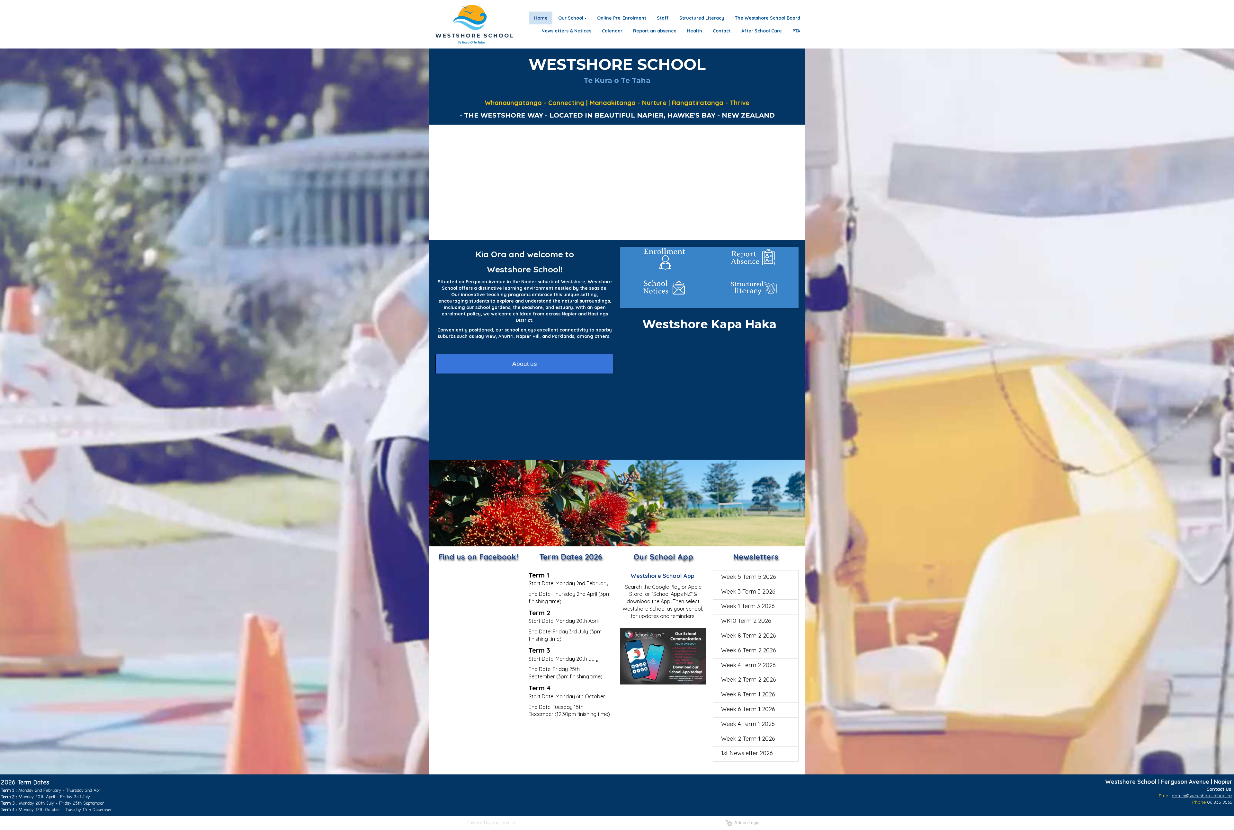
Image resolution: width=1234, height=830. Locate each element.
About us (524, 363)
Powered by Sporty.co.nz (492, 822)
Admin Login (746, 822)
